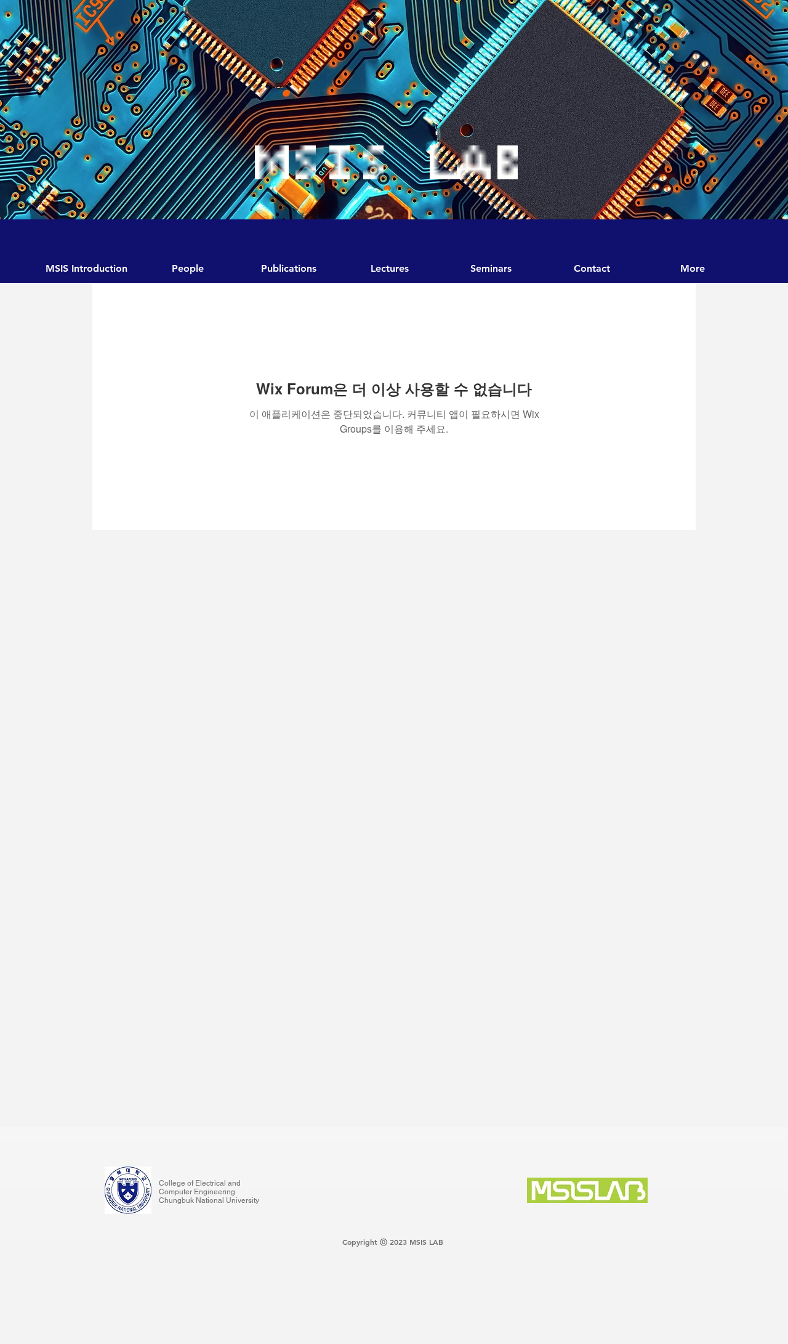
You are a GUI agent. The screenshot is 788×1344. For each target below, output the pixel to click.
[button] (490, 269)
